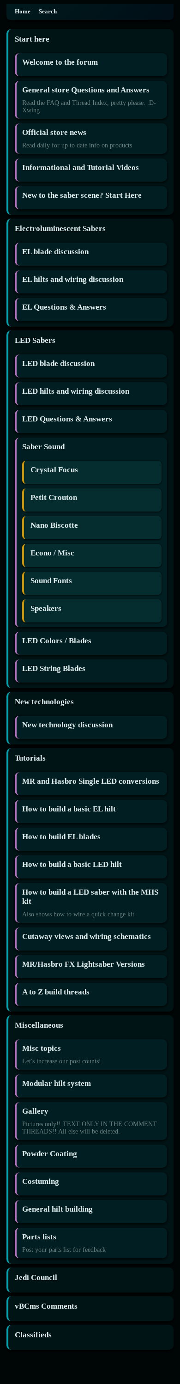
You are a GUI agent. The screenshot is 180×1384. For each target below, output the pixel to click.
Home (22, 11)
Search (48, 11)
